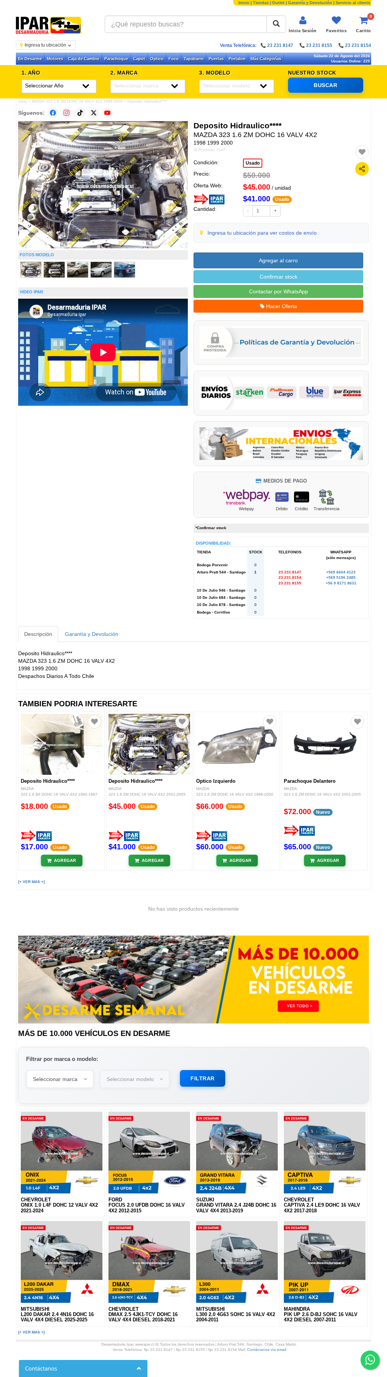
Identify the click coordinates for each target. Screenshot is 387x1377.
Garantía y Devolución (310, 2)
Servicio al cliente (353, 2)
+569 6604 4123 (341, 572)
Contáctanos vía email (266, 1349)
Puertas (216, 58)
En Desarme (30, 58)
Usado (253, 163)
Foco (174, 58)
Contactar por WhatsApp (278, 291)
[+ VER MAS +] (31, 882)
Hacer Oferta (281, 306)
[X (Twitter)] (93, 112)
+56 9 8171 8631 (341, 583)
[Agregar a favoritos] (362, 152)
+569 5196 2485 (341, 577)
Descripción (38, 634)
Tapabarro (194, 58)
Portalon (237, 58)
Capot (139, 58)
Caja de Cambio (83, 58)
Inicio (243, 2)
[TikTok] (80, 112)
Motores (55, 58)
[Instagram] (66, 112)
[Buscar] (276, 24)
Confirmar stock (278, 277)
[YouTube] (107, 112)
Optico (157, 58)
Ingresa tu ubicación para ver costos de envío (262, 233)
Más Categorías (266, 58)
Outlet (278, 2)
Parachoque (116, 58)
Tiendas (261, 2)
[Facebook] (53, 112)
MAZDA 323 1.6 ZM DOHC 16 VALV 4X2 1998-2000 (77, 101)
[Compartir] (362, 169)
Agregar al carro (278, 260)
